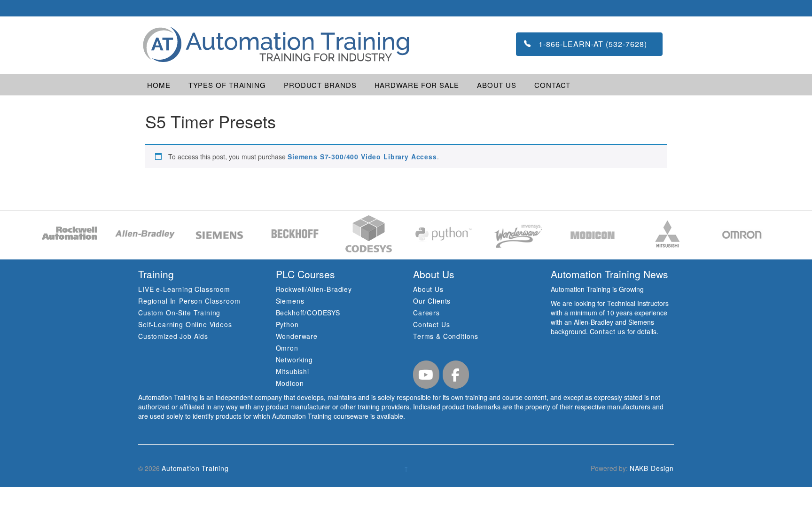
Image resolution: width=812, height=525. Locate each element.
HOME (159, 85)
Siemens (290, 301)
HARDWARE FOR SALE (417, 85)
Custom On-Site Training (179, 312)
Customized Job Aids (173, 336)
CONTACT (552, 85)
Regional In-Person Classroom (189, 301)
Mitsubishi (292, 371)
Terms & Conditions (445, 336)
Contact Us (431, 324)
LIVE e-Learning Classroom (184, 289)
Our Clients (432, 301)
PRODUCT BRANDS (320, 85)
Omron (287, 348)
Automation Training (195, 468)
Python (287, 324)
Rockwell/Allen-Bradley (314, 289)
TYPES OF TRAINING (227, 85)
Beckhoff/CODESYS (308, 312)
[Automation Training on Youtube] (426, 374)
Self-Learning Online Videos (185, 324)
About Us (428, 289)
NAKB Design (652, 468)
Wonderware (297, 336)
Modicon (290, 383)
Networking (294, 359)
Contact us (607, 331)
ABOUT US (496, 85)
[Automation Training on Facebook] (456, 374)
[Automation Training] (275, 44)
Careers (426, 312)
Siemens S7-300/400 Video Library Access (362, 156)
